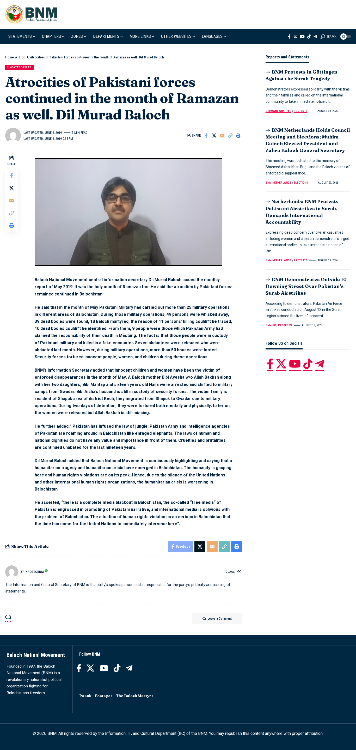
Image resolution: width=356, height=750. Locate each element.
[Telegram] (315, 36)
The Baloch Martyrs (135, 695)
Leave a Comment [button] (219, 618)
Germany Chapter (278, 111)
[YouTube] (302, 36)
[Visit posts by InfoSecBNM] (11, 571)
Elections (301, 182)
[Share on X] (214, 135)
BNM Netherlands (278, 182)
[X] (295, 36)
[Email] (222, 135)
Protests (301, 111)
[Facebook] (289, 36)
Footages (104, 695)
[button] (328, 36)
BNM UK (271, 325)
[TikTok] (309, 36)
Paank (85, 695)
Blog (22, 57)
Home (9, 57)
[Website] (239, 572)
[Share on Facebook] (206, 135)
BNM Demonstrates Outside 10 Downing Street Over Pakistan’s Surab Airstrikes (306, 286)
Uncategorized (19, 67)
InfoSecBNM (34, 572)
